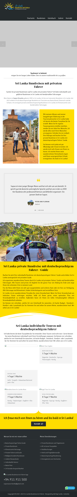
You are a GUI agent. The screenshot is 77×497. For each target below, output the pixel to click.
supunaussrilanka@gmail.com (14, 484)
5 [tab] (42, 210)
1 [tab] (35, 210)
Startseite (30, 18)
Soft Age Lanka (58, 494)
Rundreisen (41, 18)
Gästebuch (52, 18)
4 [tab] (41, 210)
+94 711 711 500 (15, 479)
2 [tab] (37, 210)
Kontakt (69, 18)
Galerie (60, 18)
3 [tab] (39, 210)
